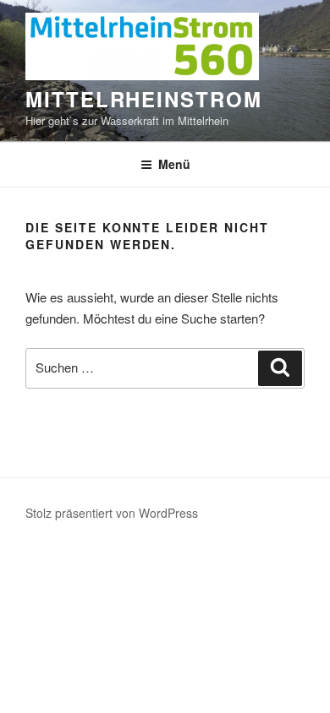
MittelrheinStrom (143, 98)
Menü (174, 163)
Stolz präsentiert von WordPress (111, 512)
